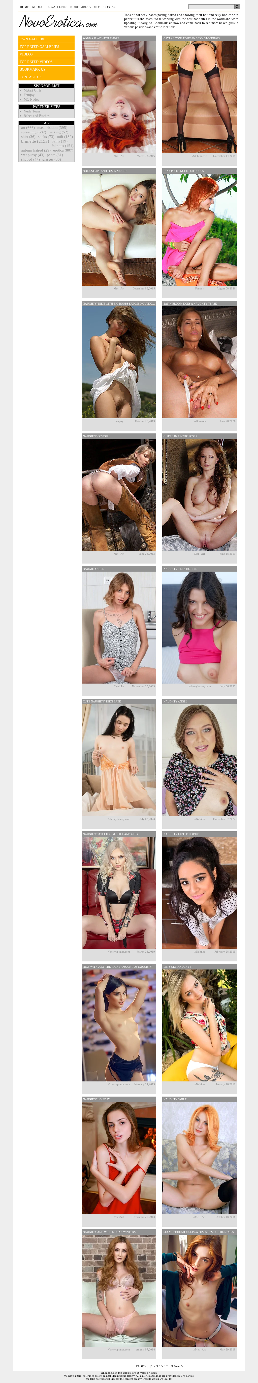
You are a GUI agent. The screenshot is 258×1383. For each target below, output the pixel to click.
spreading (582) (33, 132)
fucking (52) (58, 132)
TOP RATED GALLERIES (39, 47)
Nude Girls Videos (85, 7)
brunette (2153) (35, 141)
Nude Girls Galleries (49, 7)
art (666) (28, 128)
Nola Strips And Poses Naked (104, 170)
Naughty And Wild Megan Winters (109, 1231)
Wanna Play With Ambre (101, 38)
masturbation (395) (52, 128)
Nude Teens (32, 111)
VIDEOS (26, 54)
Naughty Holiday (96, 1099)
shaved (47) (30, 159)
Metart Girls (32, 90)
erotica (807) (63, 150)
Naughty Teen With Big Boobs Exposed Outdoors (119, 303)
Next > (178, 1366)
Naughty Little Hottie (181, 834)
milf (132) (65, 137)
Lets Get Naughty (177, 966)
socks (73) (46, 137)
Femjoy (29, 95)
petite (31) (55, 155)
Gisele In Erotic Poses (180, 436)
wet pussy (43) (32, 155)
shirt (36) (28, 137)
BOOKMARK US (32, 69)
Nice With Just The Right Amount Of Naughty (117, 966)
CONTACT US (31, 77)
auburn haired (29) (36, 150)
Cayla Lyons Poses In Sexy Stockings (192, 38)
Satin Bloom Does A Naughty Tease (190, 303)
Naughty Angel (175, 701)
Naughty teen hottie (180, 568)
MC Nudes (31, 99)
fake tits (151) (63, 146)
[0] (148, 1366)
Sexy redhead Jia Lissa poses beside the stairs (199, 1231)
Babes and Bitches (36, 116)
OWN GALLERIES (34, 39)
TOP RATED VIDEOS (36, 62)
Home (24, 7)
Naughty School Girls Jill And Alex (110, 834)
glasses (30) (51, 159)
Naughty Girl (93, 568)
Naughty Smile (175, 1099)
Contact (111, 7)
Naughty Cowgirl (96, 436)
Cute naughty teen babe (102, 701)
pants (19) (60, 141)
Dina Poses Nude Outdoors (184, 170)
